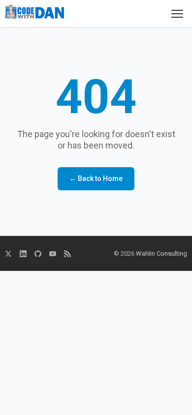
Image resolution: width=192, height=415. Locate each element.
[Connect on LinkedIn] (23, 253)
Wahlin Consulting (161, 253)
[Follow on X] (8, 253)
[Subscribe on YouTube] (52, 253)
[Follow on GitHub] (37, 253)
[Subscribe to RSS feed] (67, 253)
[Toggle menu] (177, 14)
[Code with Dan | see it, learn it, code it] (34, 14)
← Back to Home (96, 178)
